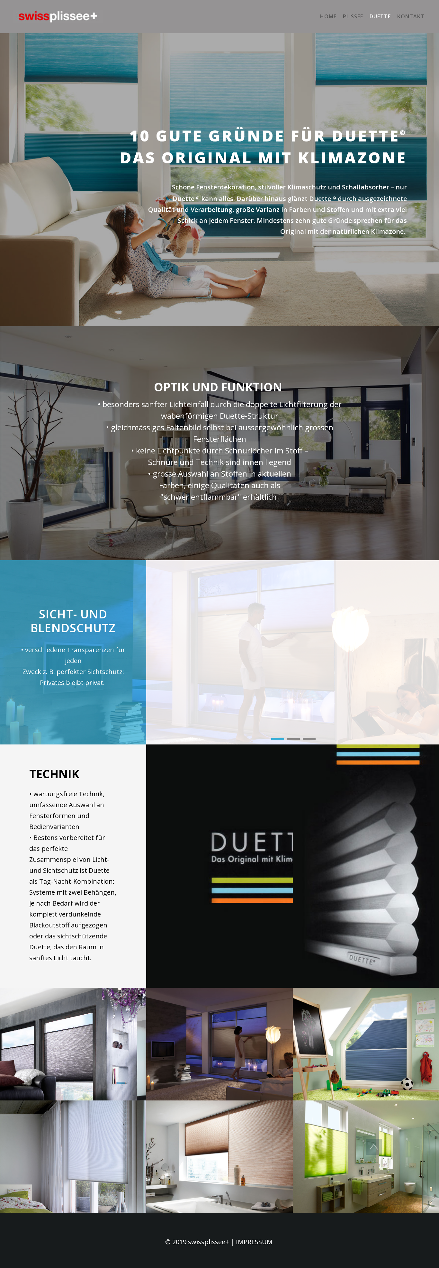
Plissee (353, 16)
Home (328, 16)
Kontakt (411, 16)
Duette (380, 16)
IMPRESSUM (253, 1241)
